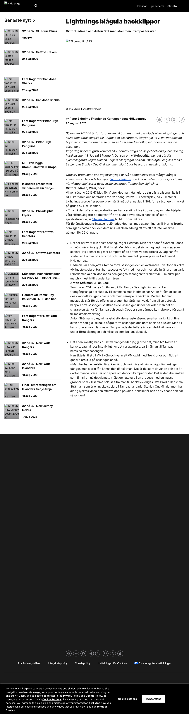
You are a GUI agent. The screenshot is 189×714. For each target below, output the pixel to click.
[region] (94, 698)
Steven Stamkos (103, 219)
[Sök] (36, 6)
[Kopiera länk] (182, 120)
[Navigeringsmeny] (182, 6)
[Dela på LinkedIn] (174, 120)
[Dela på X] (167, 120)
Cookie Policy (94, 695)
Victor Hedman (120, 179)
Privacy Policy (71, 695)
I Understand (153, 698)
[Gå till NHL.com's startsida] (17, 5)
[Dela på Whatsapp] (159, 120)
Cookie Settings (51, 699)
